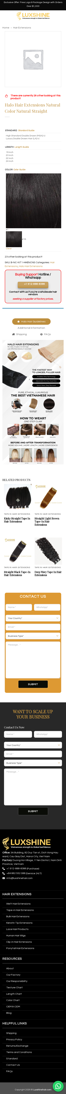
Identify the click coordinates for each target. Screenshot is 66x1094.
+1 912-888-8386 (16, 868)
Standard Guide (26, 130)
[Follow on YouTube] (41, 886)
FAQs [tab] (47, 334)
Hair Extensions (22, 27)
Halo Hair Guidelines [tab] (33, 321)
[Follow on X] (23, 886)
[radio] (33, 135)
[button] (4, 16)
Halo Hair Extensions (31, 266)
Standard (11, 131)
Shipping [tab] (21, 334)
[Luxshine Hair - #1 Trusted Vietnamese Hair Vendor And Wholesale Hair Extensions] (33, 16)
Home (5, 27)
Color (9, 170)
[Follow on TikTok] (17, 886)
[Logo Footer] (26, 843)
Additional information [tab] (31, 328)
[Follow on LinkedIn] (35, 886)
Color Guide (19, 169)
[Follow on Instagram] (11, 886)
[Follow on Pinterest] (29, 886)
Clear (9, 248)
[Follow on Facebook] (5, 886)
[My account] (62, 15)
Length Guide (22, 147)
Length (9, 147)
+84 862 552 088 (16, 873)
